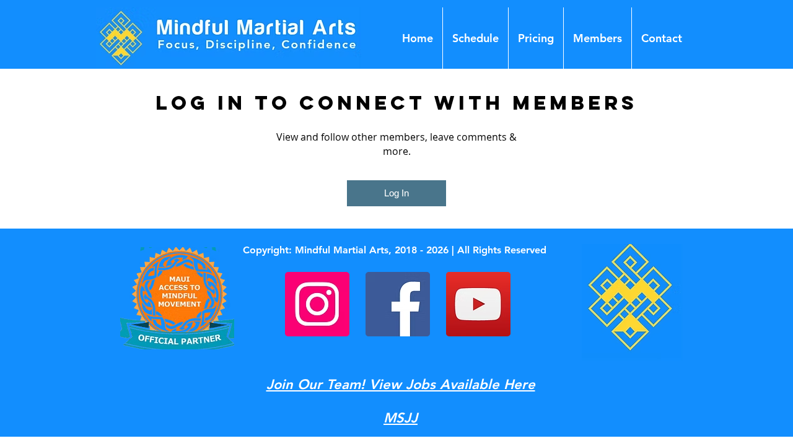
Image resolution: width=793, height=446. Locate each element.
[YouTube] (478, 304)
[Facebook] (398, 304)
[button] (597, 38)
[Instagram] (317, 304)
